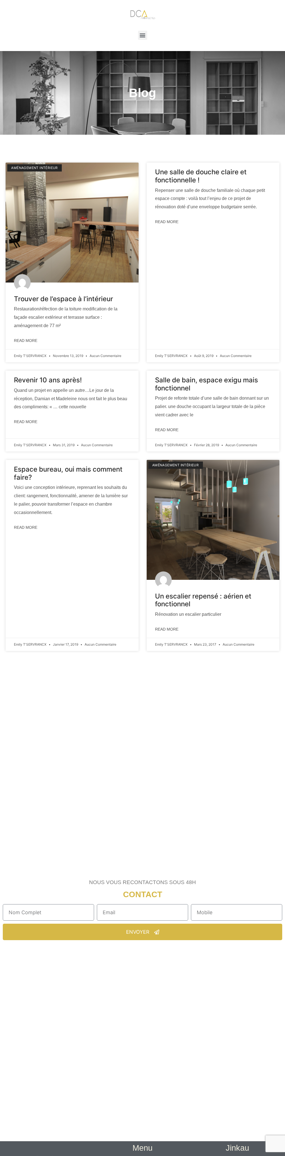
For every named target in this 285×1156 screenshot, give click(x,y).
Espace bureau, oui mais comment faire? (68, 473)
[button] (142, 35)
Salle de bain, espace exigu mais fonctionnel (206, 384)
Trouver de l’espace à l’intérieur (63, 299)
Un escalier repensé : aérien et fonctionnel (203, 600)
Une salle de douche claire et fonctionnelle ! (201, 176)
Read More (25, 340)
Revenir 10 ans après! (48, 380)
